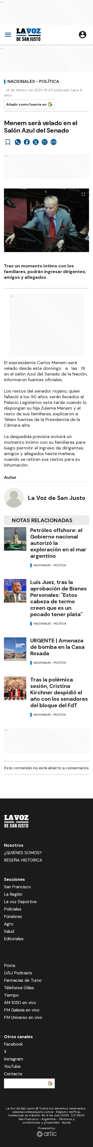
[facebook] (27, 142)
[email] (45, 142)
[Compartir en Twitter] (36, 142)
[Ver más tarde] (8, 142)
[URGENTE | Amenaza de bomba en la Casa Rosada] (15, 649)
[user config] (82, 34)
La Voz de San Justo (56, 498)
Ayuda (66, 1122)
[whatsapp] (18, 142)
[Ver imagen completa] (83, 194)
